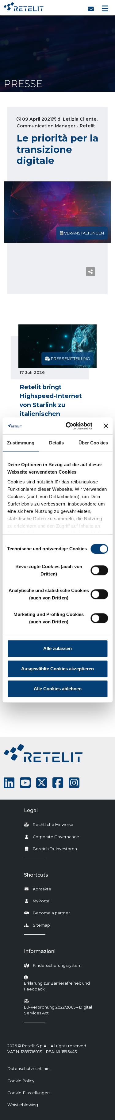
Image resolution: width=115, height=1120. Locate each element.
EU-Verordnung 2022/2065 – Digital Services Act (58, 1010)
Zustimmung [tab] (20, 442)
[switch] (99, 570)
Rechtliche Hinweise (53, 824)
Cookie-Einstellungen (28, 1093)
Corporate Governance (56, 837)
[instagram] (74, 782)
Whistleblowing (22, 1105)
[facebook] (57, 782)
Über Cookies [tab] (93, 442)
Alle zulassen (57, 648)
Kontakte (42, 889)
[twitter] (41, 782)
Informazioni (40, 951)
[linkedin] (9, 782)
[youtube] (25, 782)
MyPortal (41, 901)
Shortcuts (36, 875)
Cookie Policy (20, 1081)
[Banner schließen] (106, 426)
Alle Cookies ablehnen (58, 688)
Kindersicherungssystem (57, 965)
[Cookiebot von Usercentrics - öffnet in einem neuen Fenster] (68, 426)
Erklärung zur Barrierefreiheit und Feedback (64, 986)
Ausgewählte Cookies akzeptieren (57, 668)
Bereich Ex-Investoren (55, 849)
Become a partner (51, 913)
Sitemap (41, 925)
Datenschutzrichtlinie (28, 1068)
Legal (31, 810)
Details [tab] (56, 442)
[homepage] (24, 5)
